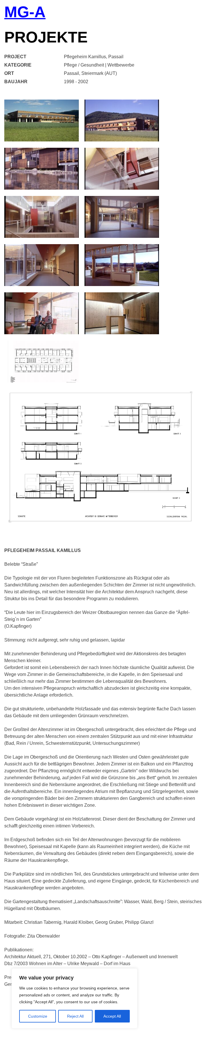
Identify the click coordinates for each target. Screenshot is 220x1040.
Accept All (112, 1016)
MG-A (25, 12)
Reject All (75, 1016)
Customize (37, 1016)
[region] (74, 998)
